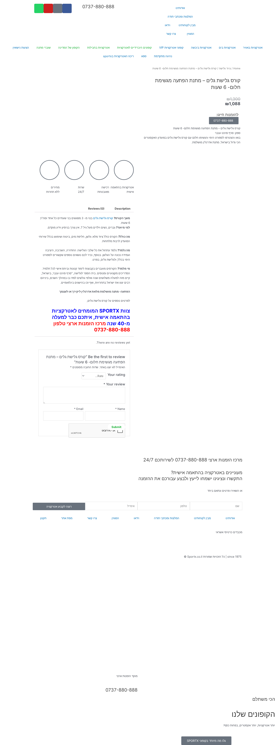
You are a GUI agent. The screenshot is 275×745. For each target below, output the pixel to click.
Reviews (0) (96, 208)
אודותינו (180, 8)
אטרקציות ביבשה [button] (201, 47)
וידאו (167, 25)
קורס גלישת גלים (103, 218)
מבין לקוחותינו (187, 25)
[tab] (122, 208)
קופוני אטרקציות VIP (171, 47)
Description (122, 208)
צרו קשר (171, 33)
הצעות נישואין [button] (21, 47)
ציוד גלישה (225, 68)
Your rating (116, 375)
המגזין (190, 33)
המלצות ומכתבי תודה (180, 16)
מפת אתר (66, 518)
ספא (143, 56)
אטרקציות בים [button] (227, 47)
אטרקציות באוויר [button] (252, 47)
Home (236, 68)
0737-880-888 (98, 6)
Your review (114, 384)
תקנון (43, 518)
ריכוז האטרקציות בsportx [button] (118, 56)
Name (120, 409)
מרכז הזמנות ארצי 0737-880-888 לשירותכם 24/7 (192, 460)
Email (78, 409)
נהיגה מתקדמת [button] (163, 56)
